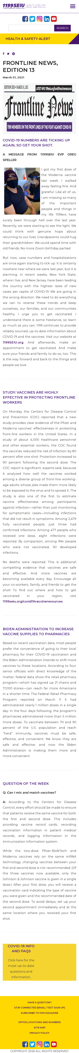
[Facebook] (3, 53)
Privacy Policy (39, 1033)
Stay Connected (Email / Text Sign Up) (39, 1007)
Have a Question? (40, 1002)
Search (63, 28)
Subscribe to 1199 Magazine (39, 1013)
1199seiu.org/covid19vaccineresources (33, 601)
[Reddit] (13, 53)
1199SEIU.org (13, 342)
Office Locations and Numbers (39, 1022)
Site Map (39, 1027)
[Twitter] (8, 53)
